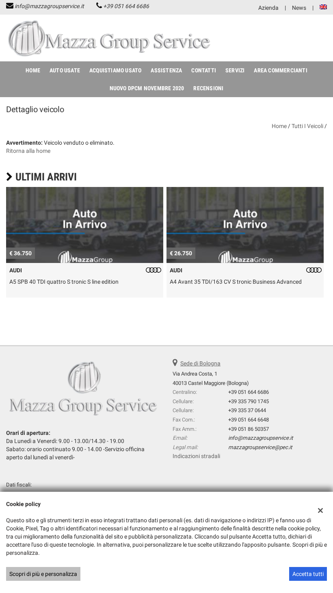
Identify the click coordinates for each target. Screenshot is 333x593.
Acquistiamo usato (115, 70)
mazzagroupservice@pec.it (260, 447)
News (299, 7)
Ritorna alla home (28, 151)
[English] (323, 6)
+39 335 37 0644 (247, 410)
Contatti (203, 70)
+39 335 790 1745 (248, 401)
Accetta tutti (308, 574)
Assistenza (166, 70)
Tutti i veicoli (307, 126)
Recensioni (208, 88)
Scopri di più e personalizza (43, 574)
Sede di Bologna (200, 363)
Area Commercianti (280, 70)
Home (33, 70)
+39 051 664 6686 (126, 6)
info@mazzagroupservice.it (49, 6)
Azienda (268, 7)
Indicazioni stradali (196, 456)
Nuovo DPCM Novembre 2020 (147, 88)
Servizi (234, 70)
